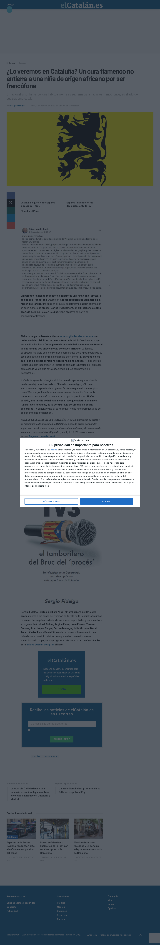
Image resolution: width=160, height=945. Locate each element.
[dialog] (80, 472)
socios (54, 450)
